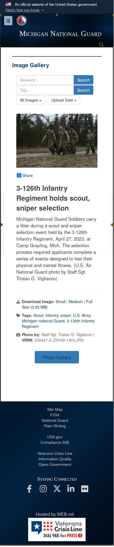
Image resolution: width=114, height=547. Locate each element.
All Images (29, 100)
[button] (25, 10)
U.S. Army (82, 315)
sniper (65, 315)
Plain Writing (55, 426)
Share (27, 175)
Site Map (55, 409)
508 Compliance (55, 442)
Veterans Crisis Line (55, 453)
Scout (38, 315)
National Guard (55, 420)
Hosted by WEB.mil (55, 514)
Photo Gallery (57, 357)
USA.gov (54, 437)
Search (83, 80)
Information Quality (54, 459)
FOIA (54, 415)
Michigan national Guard (43, 320)
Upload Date (62, 100)
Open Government (55, 464)
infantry (52, 315)
